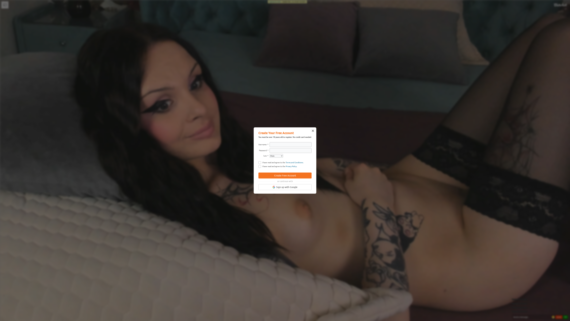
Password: (263, 151)
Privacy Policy (291, 166)
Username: (262, 145)
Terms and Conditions (294, 163)
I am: (265, 156)
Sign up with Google (286, 187)
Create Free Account (285, 175)
